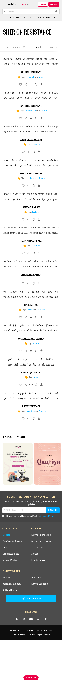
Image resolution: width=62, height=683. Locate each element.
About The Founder (41, 541)
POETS (10, 17)
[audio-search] (56, 11)
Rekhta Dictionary (11, 583)
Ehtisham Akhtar (31, 173)
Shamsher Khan (31, 275)
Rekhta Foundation (41, 534)
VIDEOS (40, 17)
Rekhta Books (9, 590)
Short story (16, 47)
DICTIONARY (29, 17)
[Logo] (13, 4)
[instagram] (38, 619)
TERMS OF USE (33, 630)
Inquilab (30, 77)
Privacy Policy (47, 516)
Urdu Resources (10, 553)
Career (34, 553)
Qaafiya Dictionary (12, 541)
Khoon (36, 343)
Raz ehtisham (31, 406)
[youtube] (31, 619)
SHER (18, 17)
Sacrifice (31, 411)
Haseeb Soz (31, 305)
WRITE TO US (34, 598)
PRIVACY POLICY (17, 630)
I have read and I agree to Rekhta (30, 516)
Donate (43, 4)
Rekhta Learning (39, 583)
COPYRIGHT (46, 630)
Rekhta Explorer (39, 560)
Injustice (36, 144)
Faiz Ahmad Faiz (31, 241)
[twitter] (24, 619)
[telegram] (45, 619)
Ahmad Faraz (31, 207)
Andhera (30, 178)
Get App (53, 4)
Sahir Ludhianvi (31, 72)
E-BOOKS (50, 17)
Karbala (35, 212)
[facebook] (16, 619)
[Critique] (36, 85)
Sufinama (36, 577)
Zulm (35, 377)
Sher (37, 47)
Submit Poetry (9, 560)
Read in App (31, 678)
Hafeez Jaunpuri (31, 372)
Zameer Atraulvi (31, 140)
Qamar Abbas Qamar (31, 339)
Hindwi (6, 577)
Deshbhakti (31, 110)
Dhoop (31, 309)
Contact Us (37, 547)
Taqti (5, 547)
